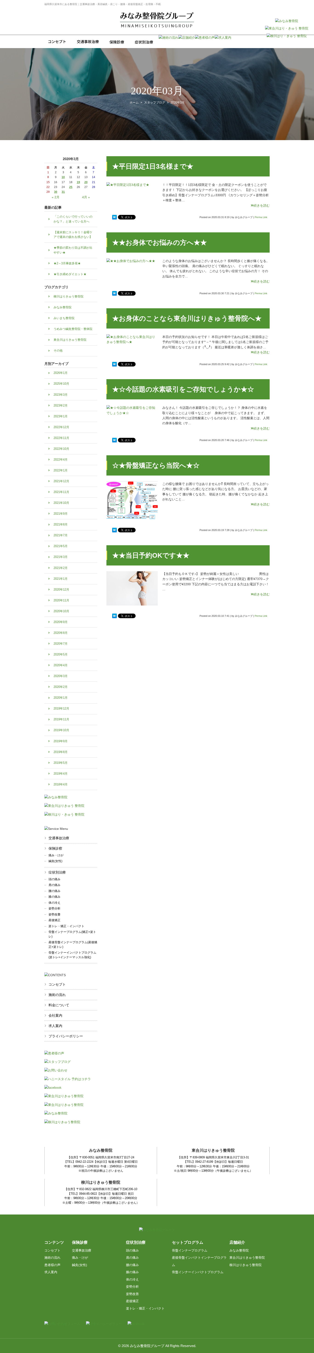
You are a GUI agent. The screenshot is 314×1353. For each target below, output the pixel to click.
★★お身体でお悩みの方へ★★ (159, 242)
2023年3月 (61, 394)
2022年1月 (61, 470)
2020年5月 (61, 654)
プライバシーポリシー (66, 1036)
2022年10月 (61, 448)
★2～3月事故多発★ (67, 263)
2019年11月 (61, 719)
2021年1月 (61, 578)
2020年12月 (61, 589)
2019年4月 (61, 773)
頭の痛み (54, 879)
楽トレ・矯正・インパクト (66, 926)
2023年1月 (61, 416)
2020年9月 (61, 622)
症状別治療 (57, 872)
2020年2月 (61, 687)
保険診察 (55, 848)
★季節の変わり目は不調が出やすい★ (73, 250)
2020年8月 (61, 633)
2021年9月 (61, 513)
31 (63, 191)
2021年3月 (61, 557)
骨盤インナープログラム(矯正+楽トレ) (72, 934)
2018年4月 (61, 784)
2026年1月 (61, 373)
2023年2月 (61, 405)
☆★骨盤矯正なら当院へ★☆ (156, 465)
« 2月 (56, 197)
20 (86, 182)
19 (78, 182)
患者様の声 (52, 1265)
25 (70, 187)
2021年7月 (61, 535)
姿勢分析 (54, 908)
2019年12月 (61, 708)
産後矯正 (54, 920)
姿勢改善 (54, 914)
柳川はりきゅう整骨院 (68, 296)
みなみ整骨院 (62, 307)
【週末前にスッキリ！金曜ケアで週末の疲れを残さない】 (73, 235)
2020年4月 (61, 665)
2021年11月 (61, 492)
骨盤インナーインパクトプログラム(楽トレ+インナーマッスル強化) (72, 955)
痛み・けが (56, 855)
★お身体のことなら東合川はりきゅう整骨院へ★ (187, 318)
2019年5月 (61, 762)
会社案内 (55, 1015)
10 (63, 177)
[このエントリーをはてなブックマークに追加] (114, 217)
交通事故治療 (59, 838)
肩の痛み (54, 885)
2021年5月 (61, 546)
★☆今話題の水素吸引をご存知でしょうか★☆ (183, 389)
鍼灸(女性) (55, 861)
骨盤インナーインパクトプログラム (197, 1272)
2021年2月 (61, 568)
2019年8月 (61, 752)
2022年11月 (61, 438)
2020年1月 (61, 697)
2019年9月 (61, 741)
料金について (59, 1005)
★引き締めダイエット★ (70, 274)
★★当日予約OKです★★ (150, 555)
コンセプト (57, 984)
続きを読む (262, 205)
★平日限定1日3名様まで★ (152, 166)
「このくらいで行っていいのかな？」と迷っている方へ (73, 219)
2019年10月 (61, 730)
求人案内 (55, 1026)
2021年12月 (61, 481)
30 (55, 191)
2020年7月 (61, 643)
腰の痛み (54, 891)
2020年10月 (61, 611)
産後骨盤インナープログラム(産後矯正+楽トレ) (73, 944)
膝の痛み (54, 896)
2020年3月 (61, 676)
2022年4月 (61, 459)
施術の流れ (57, 995)
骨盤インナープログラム (189, 1250)
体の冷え (54, 902)
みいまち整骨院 (64, 318)
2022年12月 (61, 427)
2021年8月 (61, 524)
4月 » (86, 197)
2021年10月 (61, 503)
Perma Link (261, 217)
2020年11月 (61, 600)
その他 (58, 350)
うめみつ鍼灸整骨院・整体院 (73, 329)
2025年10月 (61, 383)
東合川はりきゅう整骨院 (70, 339)
